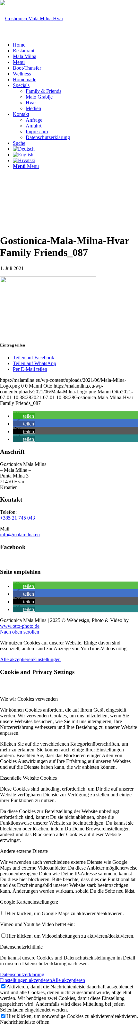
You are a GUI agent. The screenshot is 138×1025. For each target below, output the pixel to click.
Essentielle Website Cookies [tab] (28, 778)
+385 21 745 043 (17, 518)
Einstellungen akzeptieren (26, 980)
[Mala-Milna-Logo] (31, 18)
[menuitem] (75, 45)
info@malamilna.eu (20, 534)
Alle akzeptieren (16, 659)
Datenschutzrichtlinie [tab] (21, 947)
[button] (24, 416)
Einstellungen (47, 659)
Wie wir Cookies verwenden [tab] (29, 699)
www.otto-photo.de (19, 626)
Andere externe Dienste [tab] (24, 851)
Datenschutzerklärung (22, 974)
